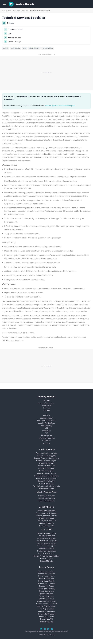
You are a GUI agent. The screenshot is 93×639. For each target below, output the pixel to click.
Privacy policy (46, 435)
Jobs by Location (46, 418)
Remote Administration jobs (46, 453)
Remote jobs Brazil (46, 578)
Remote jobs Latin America (46, 515)
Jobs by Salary (46, 425)
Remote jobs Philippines (46, 606)
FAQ (46, 433)
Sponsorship (46, 405)
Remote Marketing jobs (46, 481)
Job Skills (46, 415)
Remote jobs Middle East (46, 520)
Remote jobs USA (46, 621)
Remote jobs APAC (46, 525)
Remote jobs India (46, 593)
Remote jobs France (46, 586)
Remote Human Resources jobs (46, 476)
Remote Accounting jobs (46, 533)
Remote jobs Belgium (46, 576)
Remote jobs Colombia (46, 583)
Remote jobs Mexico (46, 598)
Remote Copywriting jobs (46, 538)
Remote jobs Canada (46, 581)
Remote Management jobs (46, 478)
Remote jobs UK (46, 619)
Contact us (46, 440)
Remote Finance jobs (46, 468)
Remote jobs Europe (46, 518)
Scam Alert (46, 430)
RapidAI (10, 22)
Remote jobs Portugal (46, 611)
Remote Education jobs (46, 465)
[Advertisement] (46, 73)
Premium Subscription (46, 403)
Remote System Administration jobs (60, 105)
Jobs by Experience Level (46, 420)
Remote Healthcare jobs (46, 473)
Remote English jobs (46, 548)
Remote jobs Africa (46, 523)
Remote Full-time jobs (46, 495)
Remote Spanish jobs (46, 553)
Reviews (46, 408)
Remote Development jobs (46, 460)
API (46, 428)
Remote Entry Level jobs (46, 551)
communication (48, 48)
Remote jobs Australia (46, 570)
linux (24, 48)
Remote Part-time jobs (46, 498)
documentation (34, 48)
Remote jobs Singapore (46, 614)
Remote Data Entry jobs (46, 546)
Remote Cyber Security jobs (46, 540)
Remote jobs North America (46, 513)
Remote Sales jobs (46, 483)
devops (5, 48)
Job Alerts (46, 410)
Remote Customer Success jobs (46, 458)
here (32, 332)
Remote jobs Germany (46, 588)
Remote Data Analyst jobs (46, 543)
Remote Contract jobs (46, 500)
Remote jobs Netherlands (46, 601)
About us (46, 443)
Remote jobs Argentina (46, 573)
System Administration (20, 10)
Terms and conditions (46, 438)
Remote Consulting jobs (46, 455)
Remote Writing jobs (46, 488)
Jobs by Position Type (46, 423)
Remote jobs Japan (46, 596)
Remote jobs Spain (46, 616)
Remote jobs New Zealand (46, 603)
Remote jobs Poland (46, 609)
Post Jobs (46, 400)
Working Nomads (24, 4)
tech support (15, 48)
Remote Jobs (6, 10)
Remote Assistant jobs (46, 535)
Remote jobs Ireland (46, 591)
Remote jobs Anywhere (46, 510)
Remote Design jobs (46, 463)
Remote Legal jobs (46, 470)
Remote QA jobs (46, 558)
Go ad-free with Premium (46, 54)
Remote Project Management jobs (46, 556)
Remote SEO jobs (46, 561)
